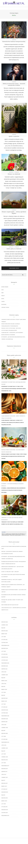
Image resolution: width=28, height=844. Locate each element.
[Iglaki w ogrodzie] (14, 133)
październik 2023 (5, 663)
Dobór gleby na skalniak (14, 249)
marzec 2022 (4, 689)
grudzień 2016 (4, 792)
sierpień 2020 (4, 721)
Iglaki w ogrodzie (14, 136)
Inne (2, 292)
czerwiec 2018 (4, 756)
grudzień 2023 (4, 657)
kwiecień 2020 (4, 733)
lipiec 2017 (3, 774)
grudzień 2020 (4, 710)
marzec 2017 (4, 786)
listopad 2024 (4, 642)
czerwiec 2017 (4, 777)
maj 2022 (3, 686)
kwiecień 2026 (4, 622)
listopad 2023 (4, 660)
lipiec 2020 (3, 724)
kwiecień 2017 (4, 783)
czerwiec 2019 (4, 748)
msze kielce (4, 532)
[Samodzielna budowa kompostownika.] (14, 38)
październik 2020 (5, 715)
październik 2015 (5, 815)
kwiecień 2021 (4, 698)
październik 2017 (5, 765)
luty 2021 (3, 704)
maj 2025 (3, 627)
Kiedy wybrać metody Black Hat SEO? (9, 604)
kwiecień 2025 (4, 630)
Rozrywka (3, 304)
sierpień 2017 (4, 771)
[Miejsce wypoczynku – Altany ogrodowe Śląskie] (14, 208)
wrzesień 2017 (4, 768)
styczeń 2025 (4, 639)
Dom (2, 289)
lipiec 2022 (3, 683)
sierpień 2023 (4, 668)
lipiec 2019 (3, 745)
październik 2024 (5, 645)
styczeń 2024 (4, 654)
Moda (2, 298)
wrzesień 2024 (4, 648)
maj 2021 (3, 695)
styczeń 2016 (4, 806)
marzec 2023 (4, 680)
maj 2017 (3, 780)
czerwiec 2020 (4, 727)
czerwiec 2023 (4, 674)
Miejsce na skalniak (14, 174)
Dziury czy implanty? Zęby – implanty (10, 571)
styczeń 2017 (4, 789)
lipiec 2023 (3, 671)
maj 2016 (3, 795)
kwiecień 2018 (4, 759)
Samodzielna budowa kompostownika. (14, 41)
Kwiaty (11, 172)
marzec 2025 (4, 633)
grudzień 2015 (4, 809)
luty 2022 (3, 692)
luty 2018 (3, 762)
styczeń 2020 (4, 739)
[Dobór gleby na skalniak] (14, 245)
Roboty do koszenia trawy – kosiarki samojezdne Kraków (14, 84)
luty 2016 (3, 803)
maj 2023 (3, 677)
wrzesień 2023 (4, 666)
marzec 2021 (4, 701)
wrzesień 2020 (4, 718)
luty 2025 (3, 636)
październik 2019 (5, 742)
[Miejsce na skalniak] (14, 171)
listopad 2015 (4, 812)
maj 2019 (3, 751)
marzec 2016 (4, 800)
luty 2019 (3, 754)
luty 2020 (3, 736)
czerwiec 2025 (4, 624)
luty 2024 (3, 651)
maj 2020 (3, 730)
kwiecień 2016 (4, 798)
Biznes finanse (4, 286)
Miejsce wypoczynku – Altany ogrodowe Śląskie (14, 212)
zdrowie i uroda (5, 307)
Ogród (14, 39)
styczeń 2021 (4, 707)
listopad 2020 (4, 712)
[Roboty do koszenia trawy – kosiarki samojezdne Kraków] (14, 80)
